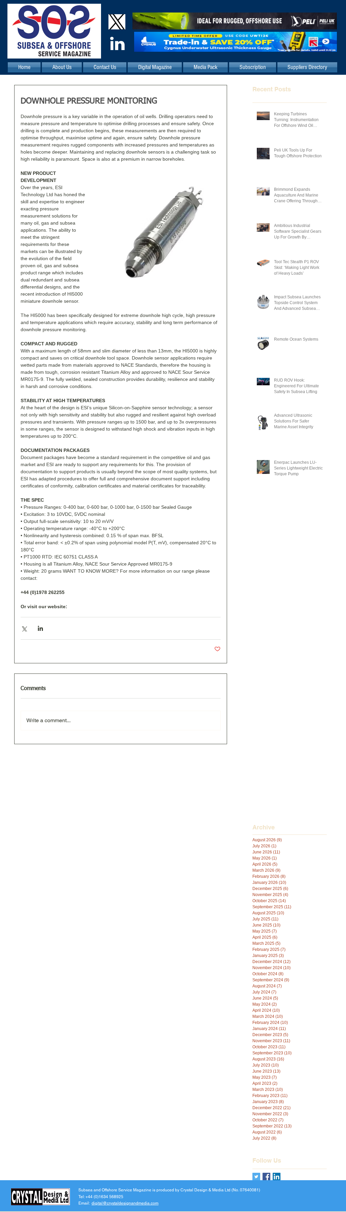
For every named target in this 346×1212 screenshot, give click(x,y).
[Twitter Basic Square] (256, 1177)
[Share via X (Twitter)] (24, 628)
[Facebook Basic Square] (266, 1177)
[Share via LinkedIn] (40, 628)
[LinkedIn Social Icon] (276, 1177)
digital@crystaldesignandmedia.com (125, 1203)
